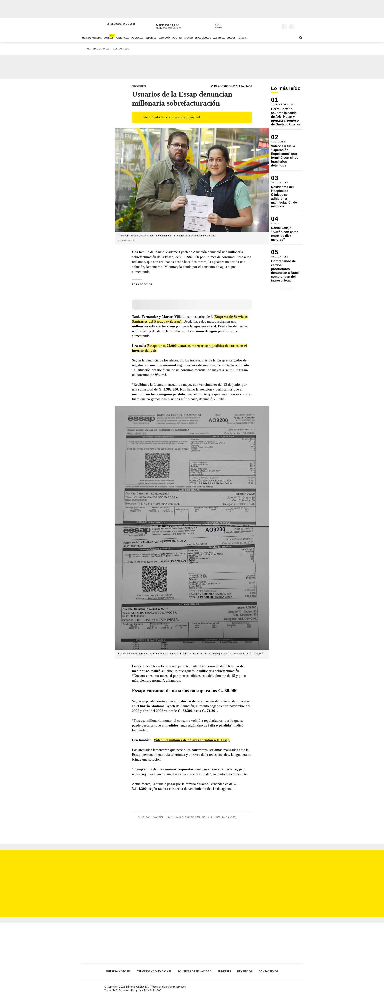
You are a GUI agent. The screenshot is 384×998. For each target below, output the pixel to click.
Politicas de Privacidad (194, 971)
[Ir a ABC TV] (262, 37)
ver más (216, 26)
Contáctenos (268, 971)
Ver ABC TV (176, 26)
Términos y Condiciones (154, 971)
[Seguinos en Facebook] (258, 25)
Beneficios (244, 971)
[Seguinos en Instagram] (276, 25)
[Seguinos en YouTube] (270, 25)
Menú (299, 26)
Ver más (287, 113)
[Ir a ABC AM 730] (273, 37)
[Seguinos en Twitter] (264, 25)
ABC (93, 26)
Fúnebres (224, 971)
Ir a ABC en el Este (117, 27)
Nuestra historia (118, 971)
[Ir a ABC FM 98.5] (289, 37)
